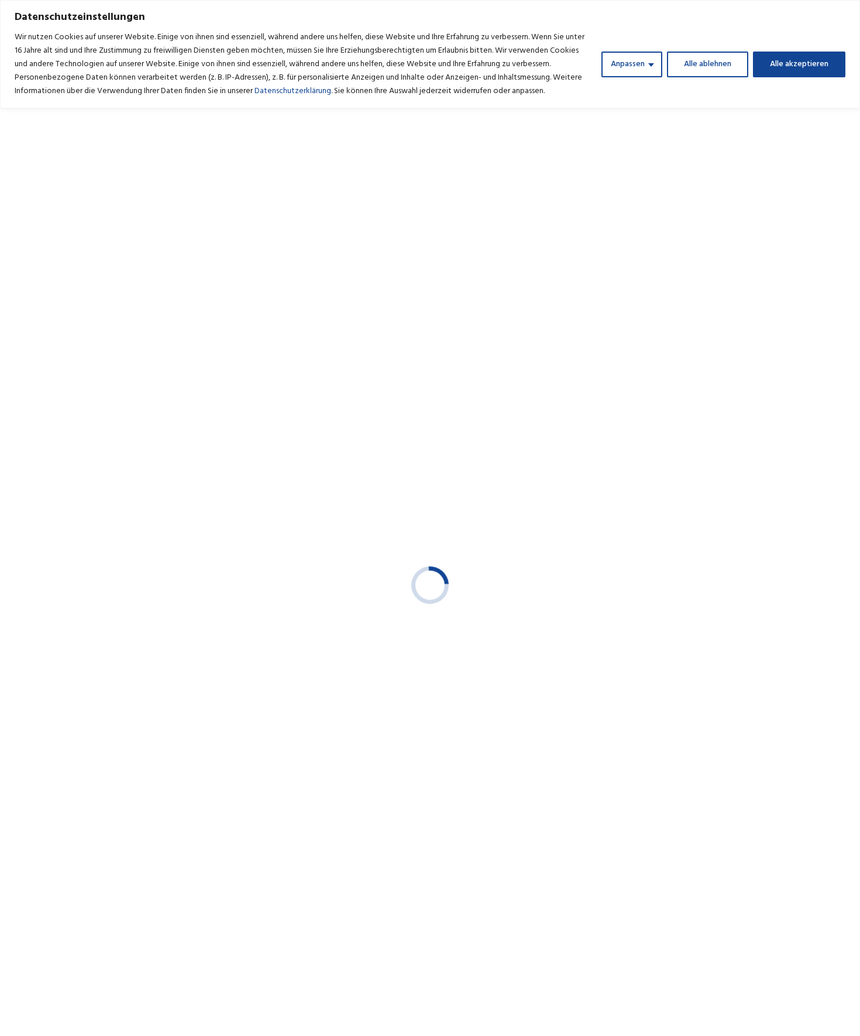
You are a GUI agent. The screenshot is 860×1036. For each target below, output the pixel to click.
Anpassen (628, 64)
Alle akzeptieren (799, 64)
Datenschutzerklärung (292, 91)
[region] (430, 54)
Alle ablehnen (707, 64)
